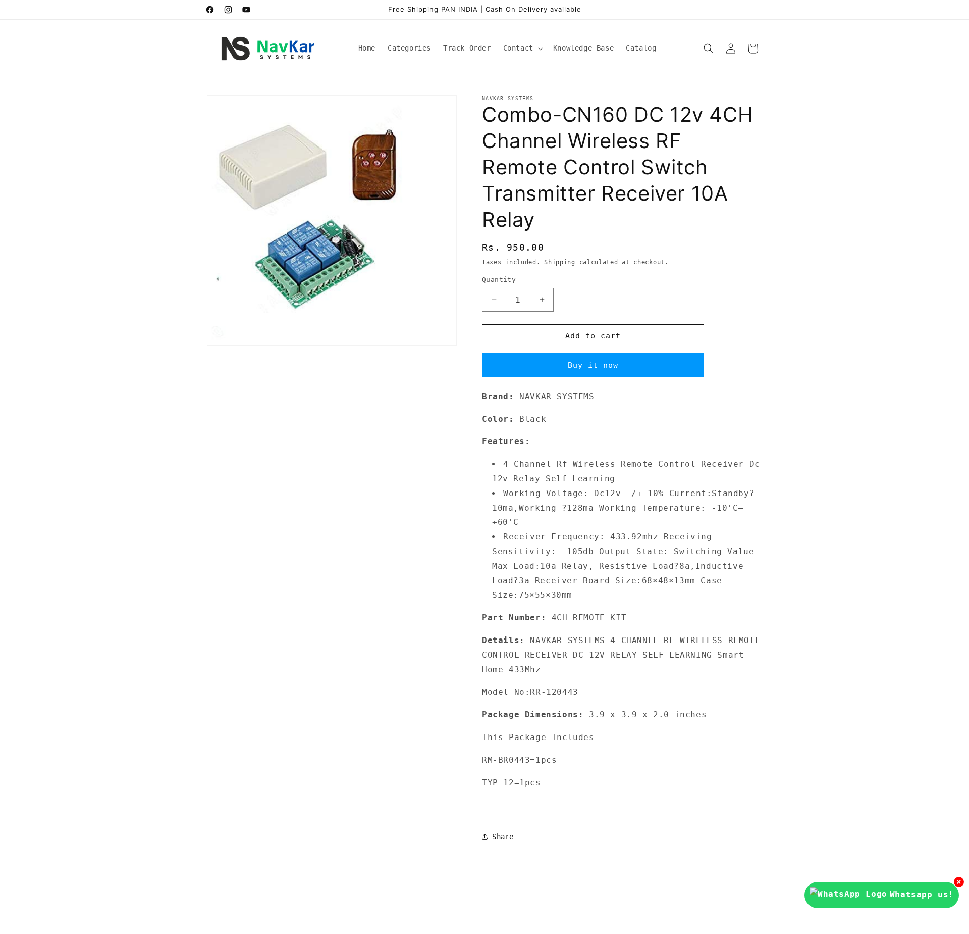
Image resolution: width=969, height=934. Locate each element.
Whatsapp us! (922, 894)
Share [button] (503, 836)
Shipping (559, 262)
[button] (522, 48)
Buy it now (593, 365)
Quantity (499, 279)
